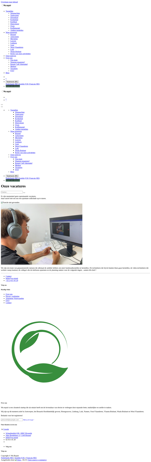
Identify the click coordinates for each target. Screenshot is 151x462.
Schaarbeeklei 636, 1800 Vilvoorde (19, 433)
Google (6, 429)
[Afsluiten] (2, 106)
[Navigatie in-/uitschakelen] (2, 104)
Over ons (9, 294)
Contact (8, 276)
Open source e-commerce (37, 460)
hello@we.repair (12, 278)
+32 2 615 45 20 (12, 280)
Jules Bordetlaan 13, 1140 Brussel (18, 435)
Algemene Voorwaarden (15, 298)
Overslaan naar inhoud (9, 2)
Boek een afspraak (13, 86)
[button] (28, 420)
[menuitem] (9, 11)
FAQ (7, 301)
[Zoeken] (24, 192)
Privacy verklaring (12, 296)
